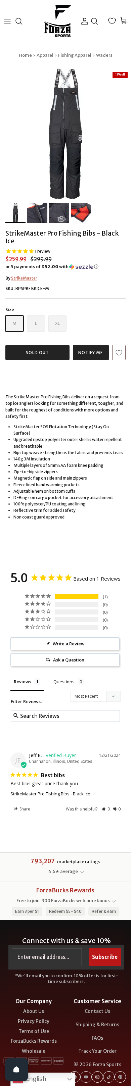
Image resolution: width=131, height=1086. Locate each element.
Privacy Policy (33, 1021)
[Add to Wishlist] (119, 352)
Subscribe (105, 957)
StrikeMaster (24, 278)
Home (25, 55)
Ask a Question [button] (68, 660)
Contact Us (97, 1011)
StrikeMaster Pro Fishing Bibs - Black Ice (50, 794)
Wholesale (33, 1051)
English (34, 1078)
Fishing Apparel (74, 55)
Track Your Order (97, 1051)
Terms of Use (33, 1031)
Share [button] (24, 809)
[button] (65, 267)
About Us (33, 1011)
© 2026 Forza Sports (97, 1065)
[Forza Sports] (58, 21)
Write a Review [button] (69, 644)
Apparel (45, 55)
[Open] (16, 1069)
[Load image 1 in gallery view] (65, 133)
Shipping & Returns (97, 1025)
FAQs (97, 1038)
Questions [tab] (64, 682)
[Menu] (7, 21)
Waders (104, 55)
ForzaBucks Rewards (34, 1041)
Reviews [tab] (22, 682)
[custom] (86, 1077)
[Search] (22, 21)
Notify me (90, 352)
